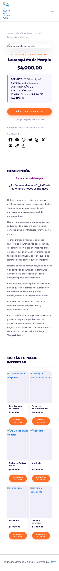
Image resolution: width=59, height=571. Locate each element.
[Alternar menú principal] (52, 10)
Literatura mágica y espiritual (29, 33)
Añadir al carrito (29, 111)
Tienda (10, 33)
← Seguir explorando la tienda (29, 119)
